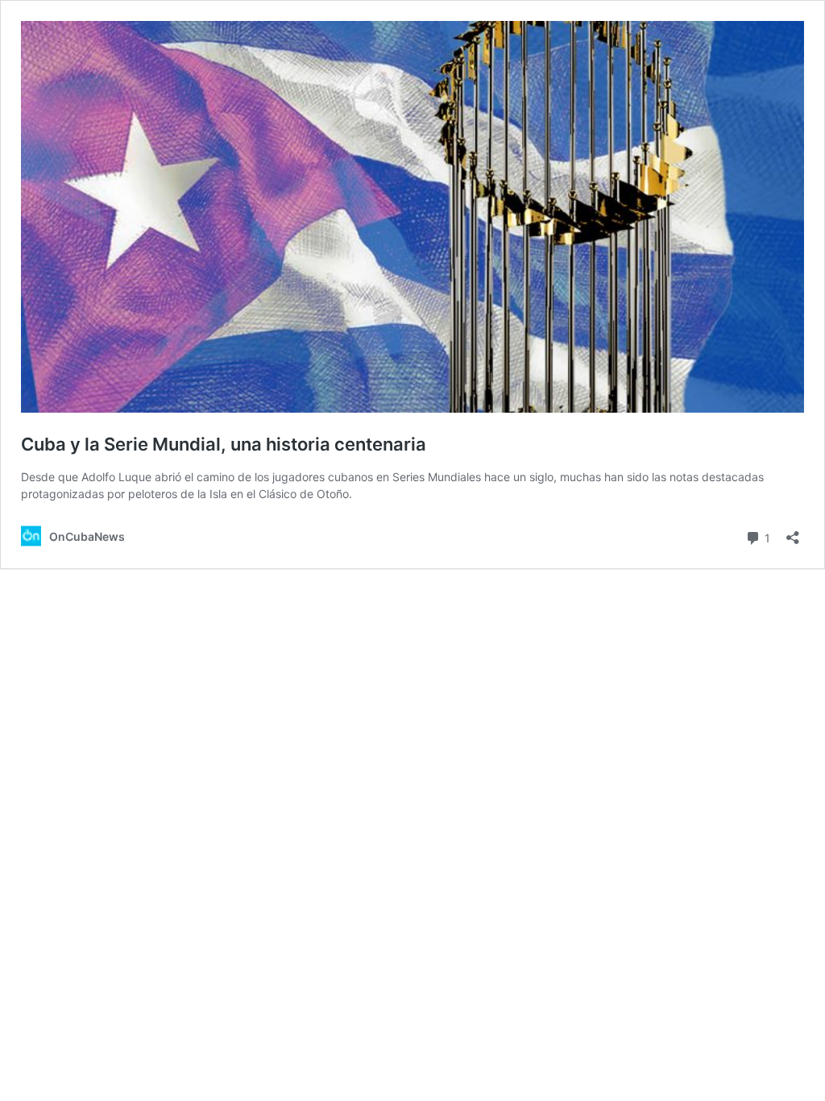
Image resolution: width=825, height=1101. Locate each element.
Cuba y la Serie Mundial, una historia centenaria (223, 444)
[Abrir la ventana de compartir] (792, 532)
